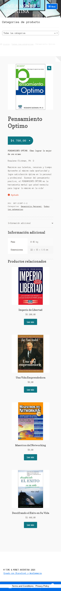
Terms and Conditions (22, 586)
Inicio (6, 44)
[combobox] (30, 33)
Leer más (30, 322)
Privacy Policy (42, 586)
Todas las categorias (22, 44)
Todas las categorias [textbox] (30, 33)
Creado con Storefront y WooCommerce (22, 573)
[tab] (30, 223)
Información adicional (19, 223)
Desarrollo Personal (31, 206)
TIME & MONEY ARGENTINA (19, 8)
